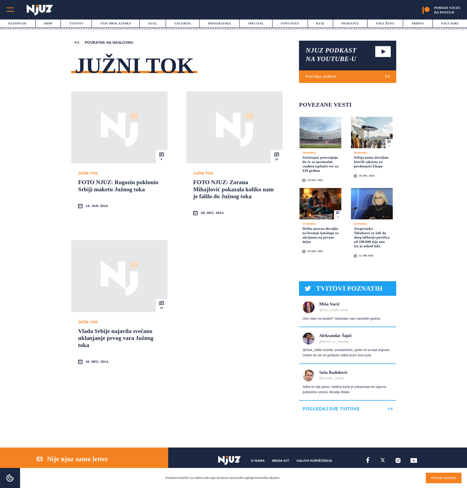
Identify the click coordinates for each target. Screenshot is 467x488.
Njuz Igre (450, 23)
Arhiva (417, 23)
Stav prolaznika (115, 23)
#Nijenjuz (350, 23)
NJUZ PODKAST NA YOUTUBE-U (331, 55)
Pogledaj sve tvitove (331, 409)
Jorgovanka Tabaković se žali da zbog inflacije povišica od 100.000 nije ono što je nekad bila (372, 237)
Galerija (182, 23)
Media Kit (280, 460)
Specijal (256, 23)
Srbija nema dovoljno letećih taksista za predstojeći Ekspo (371, 161)
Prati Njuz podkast (320, 76)
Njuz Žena (385, 23)
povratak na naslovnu (108, 42)
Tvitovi (76, 23)
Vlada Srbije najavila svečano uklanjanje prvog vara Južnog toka (115, 338)
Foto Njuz (290, 23)
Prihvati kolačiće (443, 478)
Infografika (219, 23)
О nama (258, 460)
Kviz (320, 23)
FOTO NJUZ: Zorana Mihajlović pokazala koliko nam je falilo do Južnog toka (233, 189)
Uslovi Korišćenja (314, 460)
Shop (48, 23)
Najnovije (17, 23)
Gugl (152, 23)
